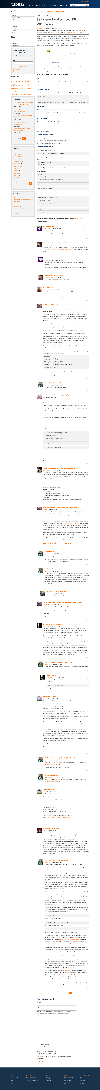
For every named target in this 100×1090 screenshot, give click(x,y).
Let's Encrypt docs (53, 32)
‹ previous (18, 138)
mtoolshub (16, 211)
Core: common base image (31, 1077)
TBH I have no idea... (50, 551)
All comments (42, 1053)
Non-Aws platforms (18, 204)
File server (82, 1083)
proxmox (28, 92)
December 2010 (17, 159)
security (40, 15)
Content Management (68, 1077)
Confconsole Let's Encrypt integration (61, 955)
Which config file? (48, 287)
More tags (29, 94)
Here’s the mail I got (49, 789)
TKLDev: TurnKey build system (31, 1082)
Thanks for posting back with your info (56, 383)
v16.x (22, 94)
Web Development (68, 1080)
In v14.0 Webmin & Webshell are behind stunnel (58, 662)
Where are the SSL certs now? (51, 828)
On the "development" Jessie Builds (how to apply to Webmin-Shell (62, 602)
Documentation (15, 45)
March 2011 (16, 152)
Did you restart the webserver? (54, 275)
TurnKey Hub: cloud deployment (32, 1078)
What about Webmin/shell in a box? (53, 624)
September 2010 (18, 166)
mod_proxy (63, 943)
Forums (13, 41)
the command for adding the (21, 208)
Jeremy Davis (48, 385)
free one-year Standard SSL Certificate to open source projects (57, 249)
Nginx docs (75, 932)
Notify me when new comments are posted (47, 1051)
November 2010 (17, 161)
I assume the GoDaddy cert (52, 258)
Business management (17, 24)
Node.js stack (83, 1078)
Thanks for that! (18, 206)
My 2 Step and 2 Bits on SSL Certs (52, 305)
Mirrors (12, 1080)
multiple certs (65, 970)
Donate (47, 1082)
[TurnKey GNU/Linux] (18, 5)
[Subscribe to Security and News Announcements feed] (13, 71)
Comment (39, 1020)
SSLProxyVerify (63, 939)
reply (87, 238)
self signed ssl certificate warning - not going (56, 395)
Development (15, 43)
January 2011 (17, 156)
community (25, 85)
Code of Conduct (14, 1078)
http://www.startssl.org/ (70, 231)
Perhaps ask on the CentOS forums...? (57, 591)
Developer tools (15, 32)
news (26, 80)
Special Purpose (67, 1085)
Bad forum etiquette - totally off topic (56, 569)
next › (28, 138)
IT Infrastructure (15, 19)
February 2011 (17, 154)
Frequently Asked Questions (51, 1078)
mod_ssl (70, 943)
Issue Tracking (67, 1082)
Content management (17, 22)
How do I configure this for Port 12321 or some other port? (60, 468)
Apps (30, 5)
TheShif (45, 698)
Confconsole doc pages (70, 32)
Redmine (82, 1085)
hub (25, 88)
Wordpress (82, 1082)
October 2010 (17, 163)
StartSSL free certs (48, 226)
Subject (38, 1015)
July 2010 (16, 170)
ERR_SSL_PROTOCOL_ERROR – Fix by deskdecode (57, 817)
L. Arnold (45, 307)
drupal (24, 94)
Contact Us (13, 1082)
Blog (43, 5)
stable (29, 89)
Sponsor (12, 1085)
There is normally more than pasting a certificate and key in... (60, 507)
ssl (47, 15)
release (20, 88)
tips (19, 94)
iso (32, 89)
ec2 (21, 92)
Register (87, 1)
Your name (39, 1002)
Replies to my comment (53, 1053)
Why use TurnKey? (14, 1077)
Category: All (43, 11)
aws (24, 92)
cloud (18, 92)
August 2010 (17, 168)
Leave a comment (77, 218)
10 (73, 993)
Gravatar (70, 1011)
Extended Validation (64, 129)
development (17, 80)
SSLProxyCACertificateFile (73, 939)
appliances (15, 85)
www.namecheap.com (51, 323)
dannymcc (45, 289)
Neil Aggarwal (46, 228)
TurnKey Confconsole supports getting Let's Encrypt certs (61, 758)
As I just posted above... (52, 775)
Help (37, 5)
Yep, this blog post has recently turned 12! (57, 860)
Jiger (44, 397)
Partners (12, 1083)
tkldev (16, 94)
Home (38, 11)
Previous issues (16, 69)
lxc (31, 92)
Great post (16, 213)
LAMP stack (82, 1080)
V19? (15, 197)
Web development (16, 17)
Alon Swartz (39, 28)
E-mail (38, 1007)
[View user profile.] (39, 228)
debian (14, 88)
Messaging (14, 26)
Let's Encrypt (80, 30)
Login (81, 1)
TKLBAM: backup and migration (32, 1080)
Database (14, 30)
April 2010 (16, 178)
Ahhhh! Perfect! (51, 675)
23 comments (58, 28)
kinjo (44, 791)
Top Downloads (84, 1075)
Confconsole (58, 762)
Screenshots (53, 5)
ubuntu (13, 94)
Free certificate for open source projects (55, 243)
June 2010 (16, 173)
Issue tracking (15, 28)
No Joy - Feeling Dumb (49, 696)
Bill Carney (45, 470)
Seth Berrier (46, 626)
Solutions (28, 1075)
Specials (14, 15)
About (13, 1075)
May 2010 (16, 175)
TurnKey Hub (63, 5)
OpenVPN (82, 1077)
